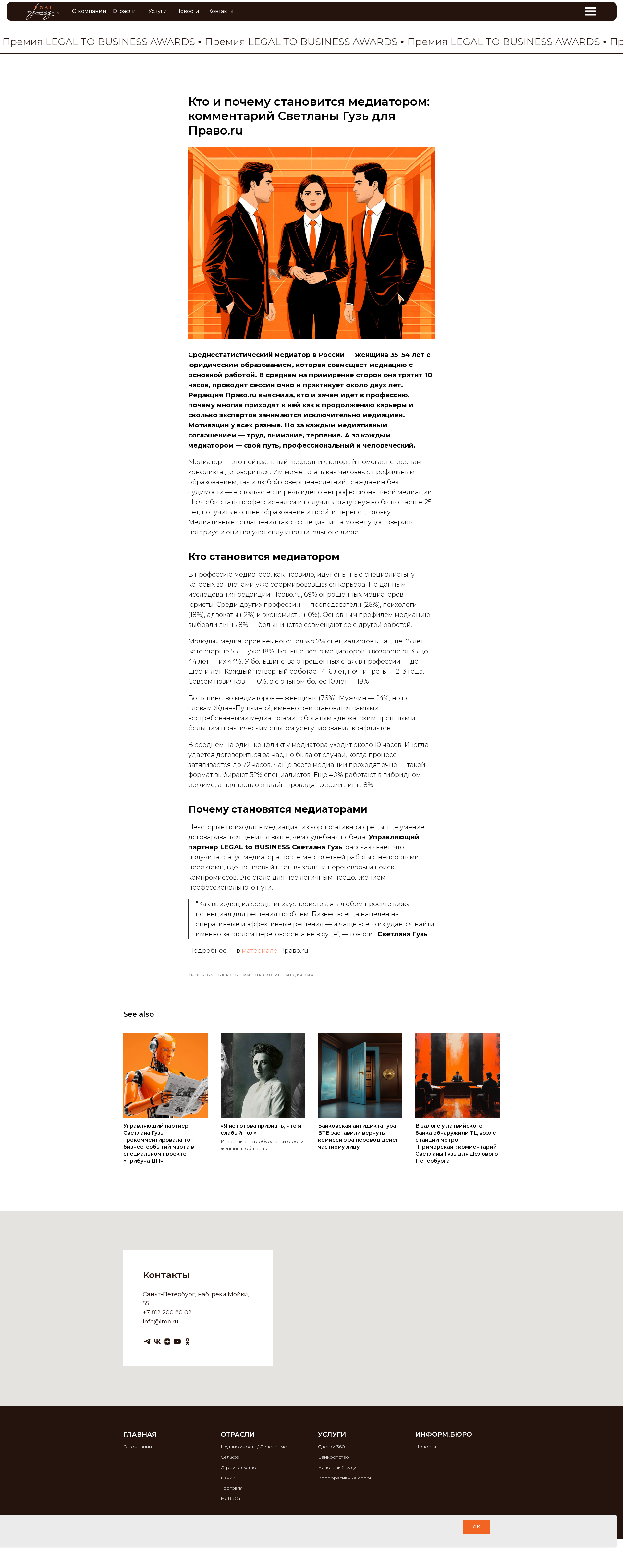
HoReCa (230, 1498)
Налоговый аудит (338, 1467)
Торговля (232, 1488)
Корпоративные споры (345, 1478)
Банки (228, 1478)
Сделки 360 (331, 1447)
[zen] (167, 1341)
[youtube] (177, 1341)
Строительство (238, 1467)
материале (260, 950)
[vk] (157, 1341)
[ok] (187, 1341)
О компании (137, 1447)
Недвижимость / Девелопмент (256, 1447)
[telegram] (147, 1341)
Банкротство (333, 1457)
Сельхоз (230, 1457)
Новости (425, 1447)
